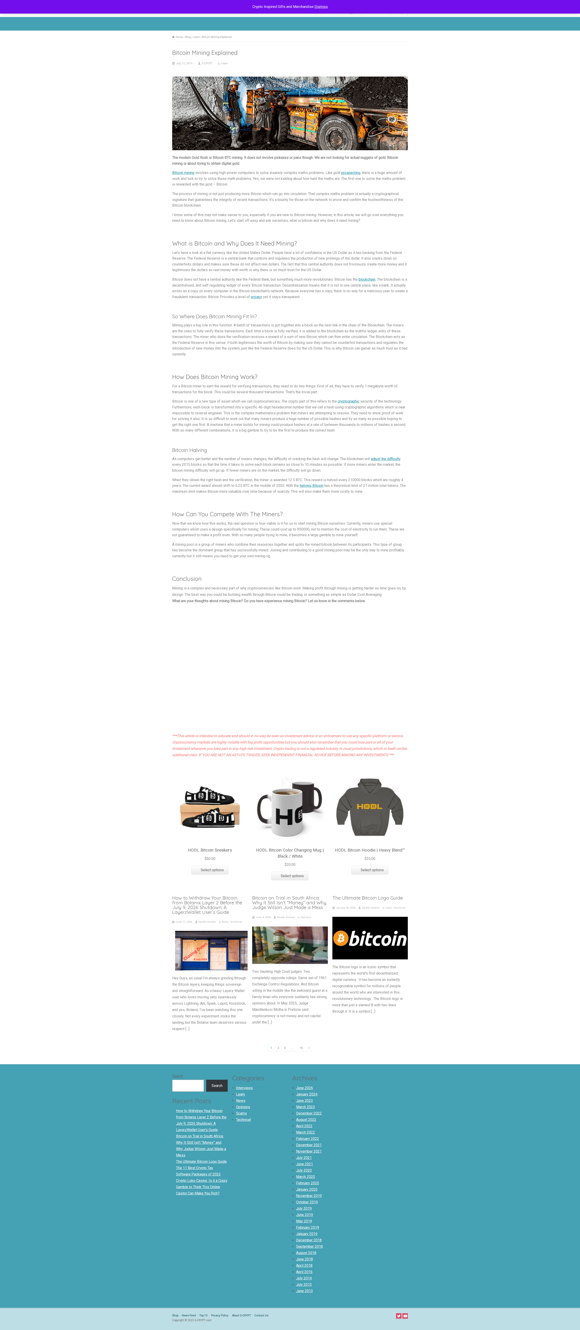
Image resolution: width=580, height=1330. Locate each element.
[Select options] (210, 770)
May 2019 (304, 1221)
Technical (236, 921)
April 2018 (304, 1265)
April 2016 (304, 1272)
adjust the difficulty (386, 459)
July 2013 (304, 1284)
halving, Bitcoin (311, 485)
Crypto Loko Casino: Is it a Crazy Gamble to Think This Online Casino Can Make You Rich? (201, 1186)
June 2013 (304, 1291)
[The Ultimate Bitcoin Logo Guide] (370, 953)
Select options (212, 870)
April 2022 (304, 1126)
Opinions (305, 917)
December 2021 (309, 1145)
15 (301, 1048)
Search (177, 1076)
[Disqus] (290, 670)
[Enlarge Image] (290, 77)
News (225, 921)
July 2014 (304, 1278)
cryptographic (348, 401)
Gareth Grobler (207, 921)
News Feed (189, 1315)
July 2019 (304, 1208)
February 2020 (307, 1183)
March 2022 (305, 1132)
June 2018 (304, 1259)
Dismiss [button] (321, 7)
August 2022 (306, 1120)
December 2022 (309, 1113)
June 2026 (304, 1088)
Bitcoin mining (183, 173)
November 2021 (309, 1151)
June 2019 (304, 1215)
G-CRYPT (207, 63)
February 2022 (307, 1139)
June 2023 (304, 1100)
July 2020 (304, 1170)
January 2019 (306, 1234)
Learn (224, 63)
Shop (175, 1315)
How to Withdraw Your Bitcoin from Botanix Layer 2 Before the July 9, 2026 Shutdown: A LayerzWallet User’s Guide (207, 905)
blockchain (367, 279)
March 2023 (305, 1107)
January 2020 (306, 1189)
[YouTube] (405, 1316)
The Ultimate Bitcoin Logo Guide (367, 898)
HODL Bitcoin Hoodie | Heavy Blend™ (370, 850)
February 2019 (307, 1227)
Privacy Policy (219, 1315)
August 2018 (306, 1253)
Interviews (244, 1088)
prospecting (350, 173)
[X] (398, 1316)
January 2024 (306, 1094)
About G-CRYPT (241, 1315)
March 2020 (305, 1177)
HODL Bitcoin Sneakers (210, 850)
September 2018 (309, 1246)
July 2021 (304, 1158)
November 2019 (309, 1196)
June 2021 (304, 1164)
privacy (256, 297)
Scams (241, 1113)
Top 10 (203, 1315)
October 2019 (307, 1202)
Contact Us (261, 1315)
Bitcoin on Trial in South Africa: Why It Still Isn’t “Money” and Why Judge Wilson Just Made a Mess (289, 902)
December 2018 (309, 1240)
